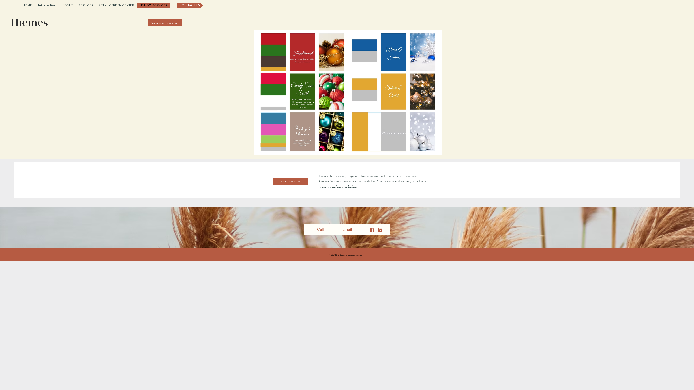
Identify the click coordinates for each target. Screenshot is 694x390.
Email (347, 229)
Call (321, 229)
